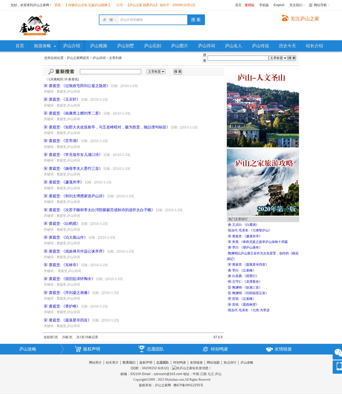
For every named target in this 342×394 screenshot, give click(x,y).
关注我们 (295, 5)
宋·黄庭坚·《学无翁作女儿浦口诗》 (73, 154)
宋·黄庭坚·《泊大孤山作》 (66, 237)
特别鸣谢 (219, 349)
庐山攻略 (27, 349)
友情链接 (283, 349)
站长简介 (112, 362)
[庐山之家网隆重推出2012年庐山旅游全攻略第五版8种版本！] (263, 182)
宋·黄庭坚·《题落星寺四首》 (67, 320)
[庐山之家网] (35, 25)
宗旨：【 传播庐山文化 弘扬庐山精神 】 (83, 5)
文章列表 (115, 58)
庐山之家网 (163, 385)
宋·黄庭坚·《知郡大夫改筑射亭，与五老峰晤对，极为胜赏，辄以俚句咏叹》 (107, 127)
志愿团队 (155, 349)
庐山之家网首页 (78, 58)
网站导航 (320, 5)
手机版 (264, 5)
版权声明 (91, 349)
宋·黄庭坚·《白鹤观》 (62, 223)
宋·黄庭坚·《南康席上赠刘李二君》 (73, 113)
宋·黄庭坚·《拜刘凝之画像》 (67, 292)
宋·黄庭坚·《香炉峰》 (62, 306)
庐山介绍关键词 (131, 20)
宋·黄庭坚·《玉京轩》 (62, 99)
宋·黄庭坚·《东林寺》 (62, 265)
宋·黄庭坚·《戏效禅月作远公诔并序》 (75, 251)
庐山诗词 (99, 58)
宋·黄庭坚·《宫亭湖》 (62, 141)
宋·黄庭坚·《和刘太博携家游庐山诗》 (75, 196)
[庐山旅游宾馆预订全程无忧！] (263, 107)
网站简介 (95, 362)
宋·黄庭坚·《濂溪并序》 (64, 182)
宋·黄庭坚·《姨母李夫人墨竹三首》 (73, 168)
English (279, 5)
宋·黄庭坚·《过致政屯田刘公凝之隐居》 (77, 86)
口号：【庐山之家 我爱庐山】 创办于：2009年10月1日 (155, 5)
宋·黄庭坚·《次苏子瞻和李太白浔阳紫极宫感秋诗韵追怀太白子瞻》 (99, 210)
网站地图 (213, 362)
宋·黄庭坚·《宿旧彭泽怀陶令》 (69, 279)
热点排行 (230, 362)
